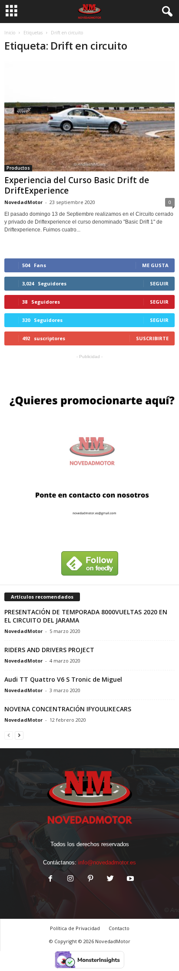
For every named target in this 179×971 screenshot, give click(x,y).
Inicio (9, 33)
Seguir (159, 283)
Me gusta (155, 265)
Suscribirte (152, 338)
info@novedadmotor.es (107, 862)
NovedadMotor (23, 202)
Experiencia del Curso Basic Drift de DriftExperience (76, 185)
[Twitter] (110, 879)
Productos (18, 168)
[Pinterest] (90, 879)
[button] (165, 11)
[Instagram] (70, 879)
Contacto (119, 928)
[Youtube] (129, 879)
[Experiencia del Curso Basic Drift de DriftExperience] (89, 116)
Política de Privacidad (75, 928)
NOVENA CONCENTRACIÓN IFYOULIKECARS (67, 709)
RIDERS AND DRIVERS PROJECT (49, 650)
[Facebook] (50, 879)
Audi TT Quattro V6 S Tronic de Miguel (63, 679)
